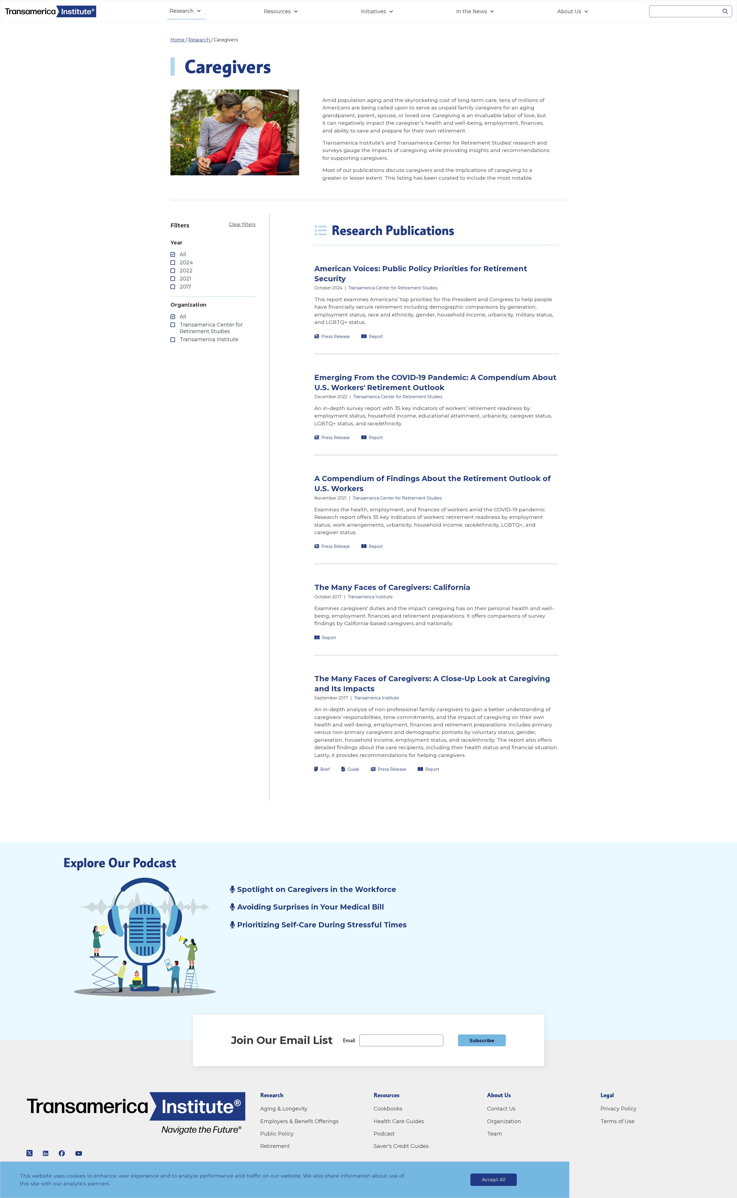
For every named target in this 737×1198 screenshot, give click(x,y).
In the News (471, 11)
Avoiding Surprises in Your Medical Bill (309, 907)
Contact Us (502, 1109)
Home (178, 40)
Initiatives (373, 11)
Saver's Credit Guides (401, 1146)
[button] (436, 302)
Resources (277, 11)
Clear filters (242, 224)
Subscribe (482, 1040)
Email (349, 1040)
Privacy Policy (619, 1109)
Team (494, 1134)
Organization (504, 1121)
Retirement (275, 1146)
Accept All (494, 1179)
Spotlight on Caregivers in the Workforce (315, 889)
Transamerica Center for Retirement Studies (211, 328)
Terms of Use (618, 1121)
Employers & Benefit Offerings (299, 1121)
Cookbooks (388, 1109)
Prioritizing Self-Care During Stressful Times (321, 924)
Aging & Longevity (283, 1109)
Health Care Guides (399, 1121)
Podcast (384, 1134)
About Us (569, 11)
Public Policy (277, 1134)
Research (182, 11)
